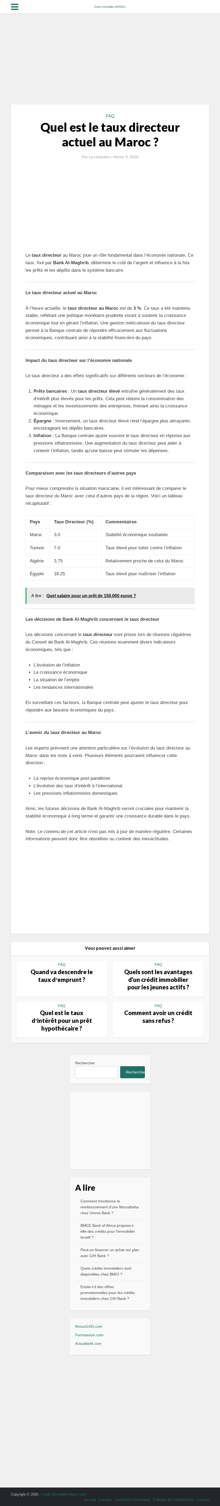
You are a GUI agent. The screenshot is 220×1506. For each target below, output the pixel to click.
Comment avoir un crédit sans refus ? (158, 1016)
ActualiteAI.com (88, 1343)
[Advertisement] (110, 58)
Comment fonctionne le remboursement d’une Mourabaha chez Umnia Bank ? (109, 1207)
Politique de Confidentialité (173, 1500)
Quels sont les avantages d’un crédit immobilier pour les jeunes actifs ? (158, 979)
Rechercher (85, 1063)
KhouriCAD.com (88, 1326)
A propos (105, 1500)
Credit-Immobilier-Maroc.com (63, 1494)
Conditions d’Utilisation (132, 1500)
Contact (203, 1500)
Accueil (90, 1500)
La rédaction (99, 157)
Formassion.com (89, 1335)
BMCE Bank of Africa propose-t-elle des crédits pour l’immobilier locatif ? (107, 1231)
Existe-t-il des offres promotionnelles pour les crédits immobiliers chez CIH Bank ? (107, 1293)
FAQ (110, 116)
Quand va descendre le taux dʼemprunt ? (62, 975)
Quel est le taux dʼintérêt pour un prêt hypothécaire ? (62, 1020)
